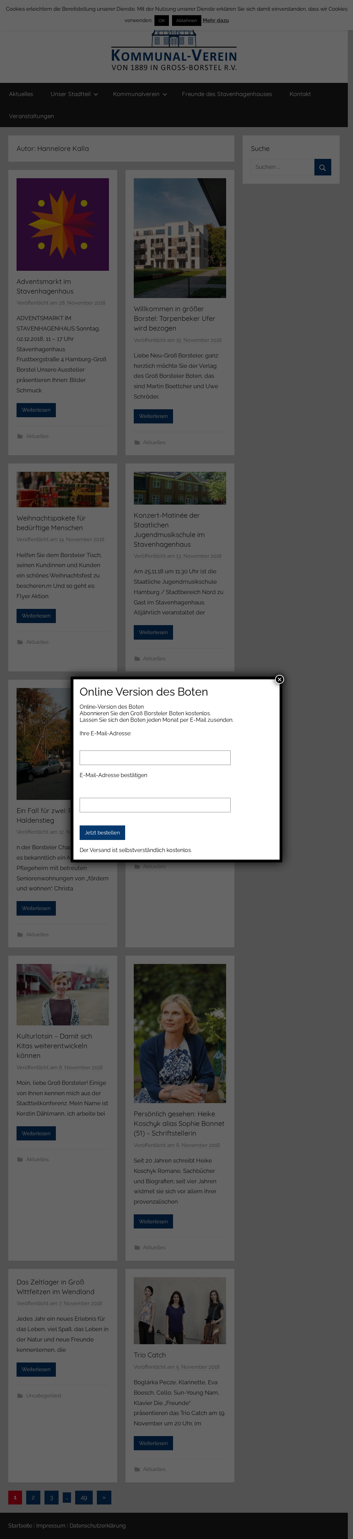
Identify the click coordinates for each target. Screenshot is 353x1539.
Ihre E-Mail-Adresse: (105, 733)
